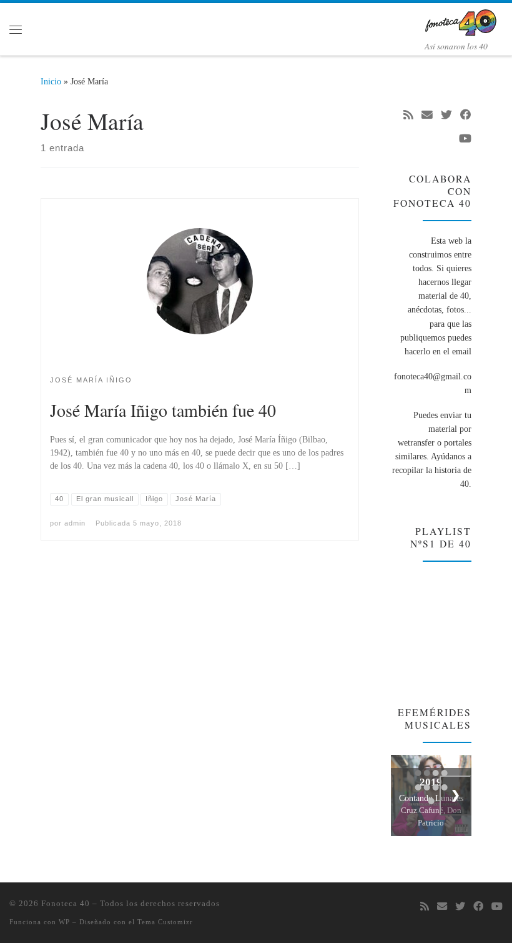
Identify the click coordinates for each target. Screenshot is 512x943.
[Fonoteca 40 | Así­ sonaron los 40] (464, 20)
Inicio (51, 81)
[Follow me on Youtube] (465, 139)
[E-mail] (427, 115)
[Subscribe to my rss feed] (408, 115)
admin (75, 523)
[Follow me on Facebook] (465, 115)
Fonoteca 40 (65, 903)
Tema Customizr (165, 922)
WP (64, 922)
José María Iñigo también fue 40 (163, 410)
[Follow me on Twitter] (446, 115)
